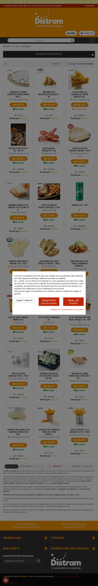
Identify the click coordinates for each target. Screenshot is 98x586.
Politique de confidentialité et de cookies (67, 309)
